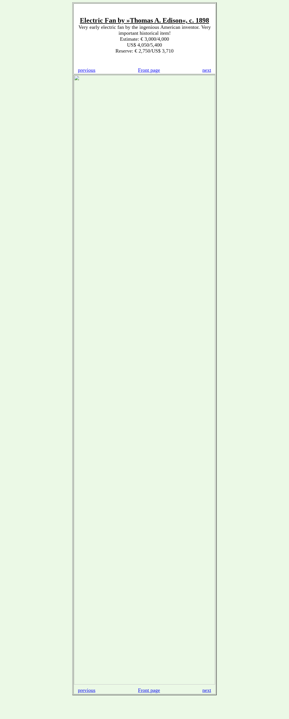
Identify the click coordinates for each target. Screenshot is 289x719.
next (206, 70)
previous (86, 70)
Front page (149, 70)
